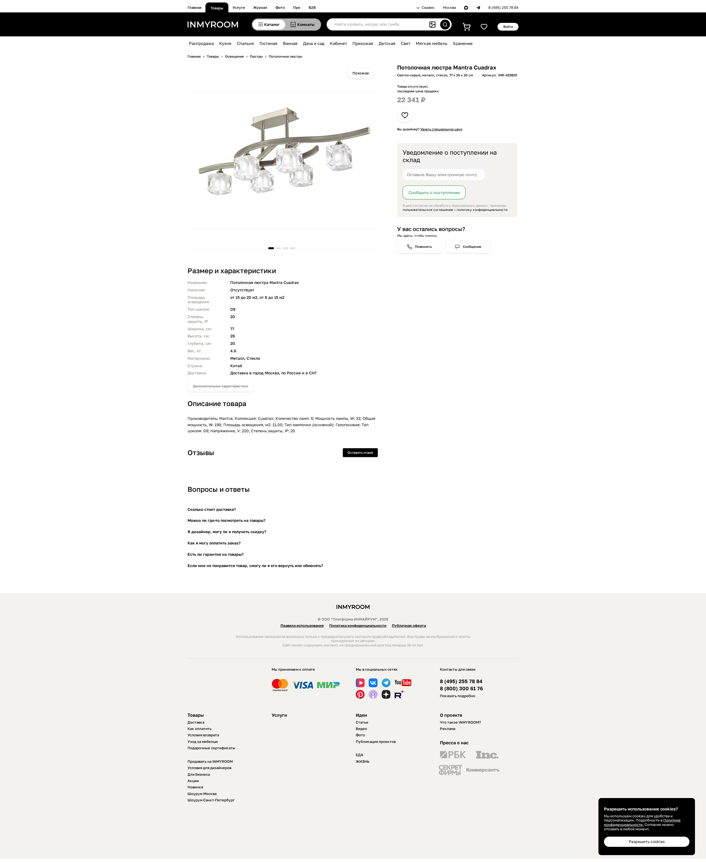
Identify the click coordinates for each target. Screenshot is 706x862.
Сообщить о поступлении (434, 192)
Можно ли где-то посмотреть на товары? (226, 520)
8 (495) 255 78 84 (503, 8)
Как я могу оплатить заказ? (214, 543)
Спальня (245, 43)
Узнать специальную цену (441, 129)
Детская (387, 43)
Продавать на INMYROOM (210, 761)
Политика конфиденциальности (357, 625)
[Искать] (445, 24)
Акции (193, 780)
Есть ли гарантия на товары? (216, 554)
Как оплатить (200, 728)
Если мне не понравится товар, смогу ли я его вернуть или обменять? (255, 565)
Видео (361, 728)
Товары (216, 8)
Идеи (361, 715)
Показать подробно (457, 696)
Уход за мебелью (203, 741)
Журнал (260, 7)
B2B (312, 7)
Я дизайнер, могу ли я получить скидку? (227, 531)
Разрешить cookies (647, 841)
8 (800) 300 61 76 (461, 688)
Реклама (447, 728)
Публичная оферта (409, 625)
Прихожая (362, 43)
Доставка (196, 722)
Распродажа (201, 43)
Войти (508, 27)
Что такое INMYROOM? (460, 722)
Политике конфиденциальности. (642, 822)
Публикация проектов (376, 741)
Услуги (238, 7)
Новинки (195, 787)
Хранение (463, 43)
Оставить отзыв (360, 452)
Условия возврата (203, 735)
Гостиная (268, 43)
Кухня (225, 43)
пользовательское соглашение (428, 210)
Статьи (362, 722)
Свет (405, 43)
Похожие (360, 73)
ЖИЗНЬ (363, 761)
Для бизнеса (199, 774)
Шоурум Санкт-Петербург (211, 800)
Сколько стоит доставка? (212, 509)
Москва (449, 8)
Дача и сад (313, 43)
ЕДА (359, 755)
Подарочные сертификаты (211, 748)
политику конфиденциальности (482, 210)
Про (296, 7)
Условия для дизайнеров (209, 768)
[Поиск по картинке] (432, 24)
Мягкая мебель (431, 43)
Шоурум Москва (202, 793)
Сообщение (472, 247)
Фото (280, 7)
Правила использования (302, 625)
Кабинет (338, 43)
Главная (194, 7)
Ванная (290, 43)
